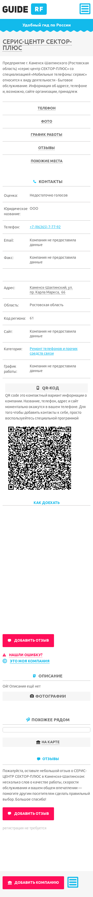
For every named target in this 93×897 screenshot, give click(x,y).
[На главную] (25, 13)
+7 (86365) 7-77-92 (45, 227)
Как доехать (47, 503)
